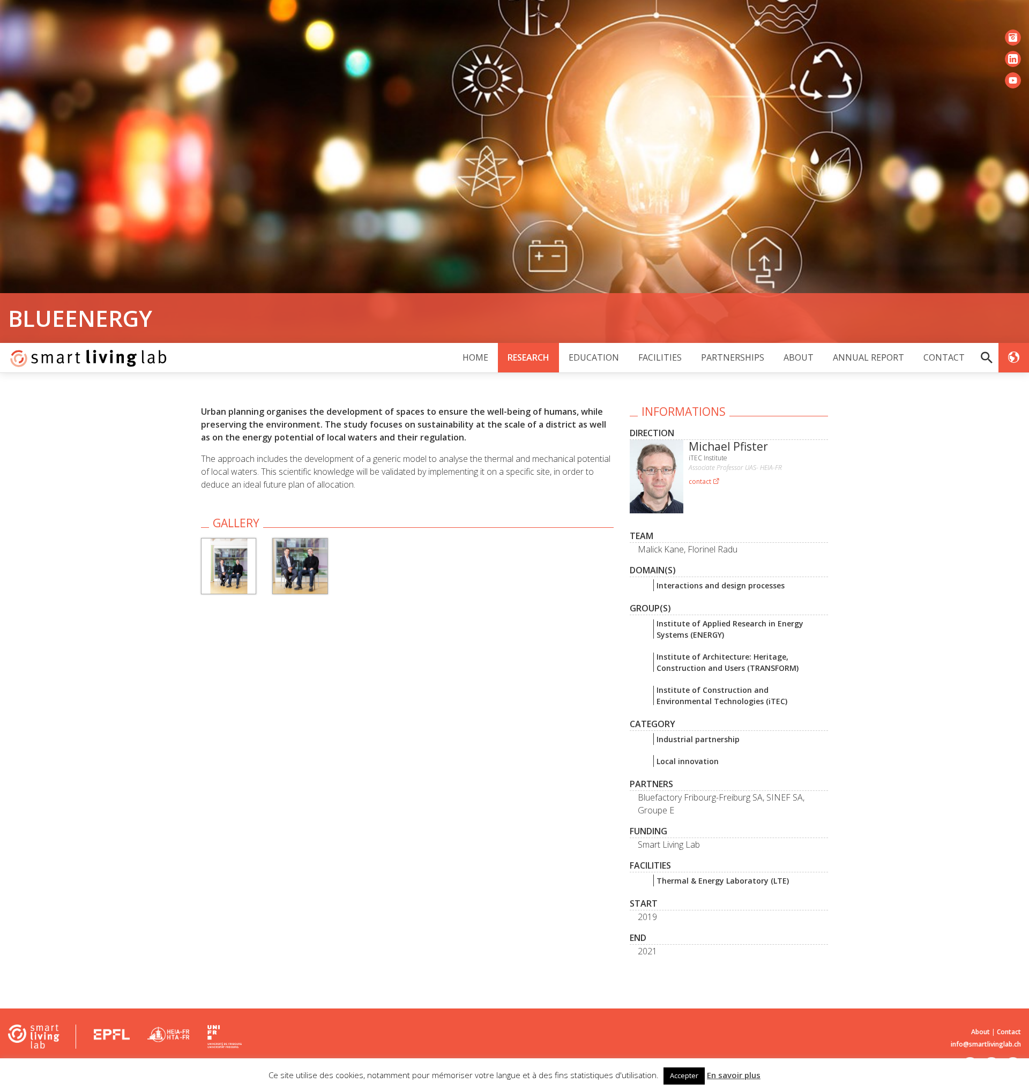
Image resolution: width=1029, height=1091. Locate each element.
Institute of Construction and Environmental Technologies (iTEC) (722, 695)
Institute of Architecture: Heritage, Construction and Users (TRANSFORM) (728, 662)
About (799, 357)
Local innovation (688, 761)
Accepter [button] (684, 1075)
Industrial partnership (698, 739)
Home (475, 357)
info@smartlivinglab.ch (986, 1044)
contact (701, 481)
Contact (944, 357)
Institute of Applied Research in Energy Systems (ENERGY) (730, 629)
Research (528, 357)
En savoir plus (733, 1075)
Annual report (868, 357)
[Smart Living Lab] (84, 357)
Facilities (660, 357)
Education (594, 357)
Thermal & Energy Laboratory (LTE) (723, 881)
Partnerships (732, 357)
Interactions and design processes (721, 585)
